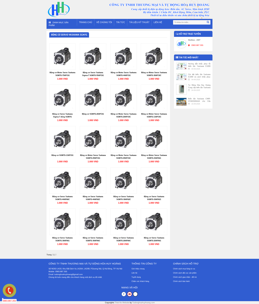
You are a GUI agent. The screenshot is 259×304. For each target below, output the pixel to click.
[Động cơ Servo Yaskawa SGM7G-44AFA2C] (93, 180)
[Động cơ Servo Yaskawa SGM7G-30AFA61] (62, 222)
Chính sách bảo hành (181, 281)
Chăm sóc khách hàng (140, 281)
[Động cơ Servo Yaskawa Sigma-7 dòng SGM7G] (62, 98)
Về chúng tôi (104, 22)
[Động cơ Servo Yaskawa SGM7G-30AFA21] (154, 180)
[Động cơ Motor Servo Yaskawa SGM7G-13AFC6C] (154, 98)
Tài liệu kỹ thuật (139, 22)
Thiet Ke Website (122, 302)
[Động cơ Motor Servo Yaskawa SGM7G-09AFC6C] (123, 139)
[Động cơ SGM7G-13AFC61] (62, 139)
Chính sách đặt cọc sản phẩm (185, 273)
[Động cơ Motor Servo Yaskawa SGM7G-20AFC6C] (123, 98)
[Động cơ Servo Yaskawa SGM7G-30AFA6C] (93, 222)
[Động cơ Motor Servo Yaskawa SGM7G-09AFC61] (93, 139)
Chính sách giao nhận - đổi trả (185, 277)
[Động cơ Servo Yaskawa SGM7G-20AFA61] (154, 222)
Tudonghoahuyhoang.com (143, 302)
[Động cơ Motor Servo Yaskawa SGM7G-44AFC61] (123, 56)
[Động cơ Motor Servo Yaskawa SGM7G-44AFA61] (154, 139)
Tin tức (120, 22)
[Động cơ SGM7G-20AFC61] (93, 98)
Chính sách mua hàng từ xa (184, 269)
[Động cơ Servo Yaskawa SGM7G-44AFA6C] (62, 180)
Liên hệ (158, 22)
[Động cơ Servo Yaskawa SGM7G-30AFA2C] (123, 180)
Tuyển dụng (136, 277)
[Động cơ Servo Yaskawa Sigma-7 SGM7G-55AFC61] (93, 56)
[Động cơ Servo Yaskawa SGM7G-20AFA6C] (123, 222)
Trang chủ (85, 22)
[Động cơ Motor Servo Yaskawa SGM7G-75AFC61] (62, 56)
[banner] (129, 9)
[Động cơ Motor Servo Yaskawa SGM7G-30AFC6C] (154, 56)
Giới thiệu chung (138, 269)
